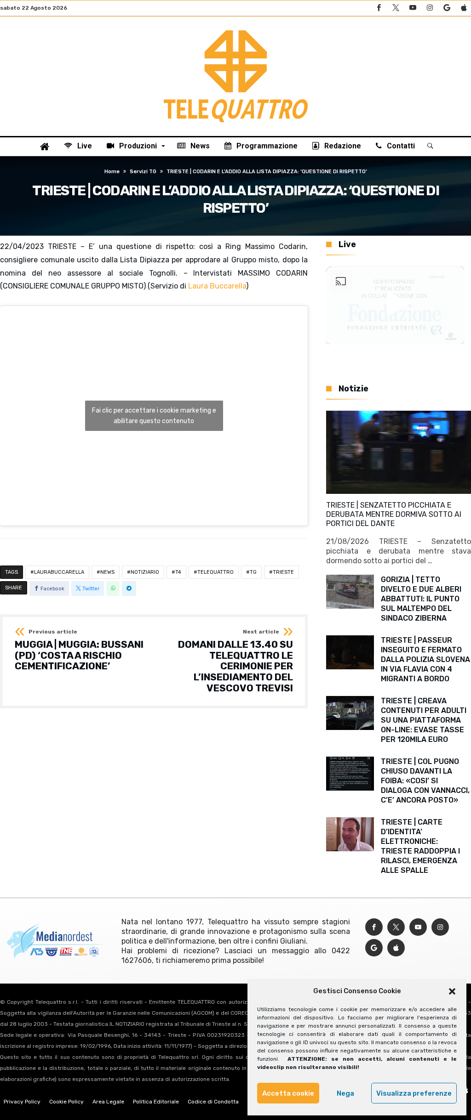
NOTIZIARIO (145, 572)
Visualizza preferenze (414, 1093)
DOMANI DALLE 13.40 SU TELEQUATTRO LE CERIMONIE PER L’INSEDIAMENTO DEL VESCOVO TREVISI (235, 661)
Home (112, 172)
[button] (452, 991)
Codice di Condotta (213, 1101)
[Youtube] (412, 8)
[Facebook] (378, 8)
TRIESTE (283, 572)
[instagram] (429, 8)
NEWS (107, 572)
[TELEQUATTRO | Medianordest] (236, 30)
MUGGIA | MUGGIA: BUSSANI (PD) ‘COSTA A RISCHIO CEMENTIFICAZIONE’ (79, 650)
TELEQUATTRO (215, 572)
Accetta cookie (288, 1093)
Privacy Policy (22, 1101)
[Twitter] (395, 8)
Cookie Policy (66, 1101)
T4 (178, 572)
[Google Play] (446, 8)
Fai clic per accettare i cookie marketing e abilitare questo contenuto (154, 416)
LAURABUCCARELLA (59, 572)
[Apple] (463, 8)
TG (253, 572)
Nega (345, 1093)
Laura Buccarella (217, 286)
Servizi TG (143, 172)
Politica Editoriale (156, 1101)
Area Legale (108, 1101)
